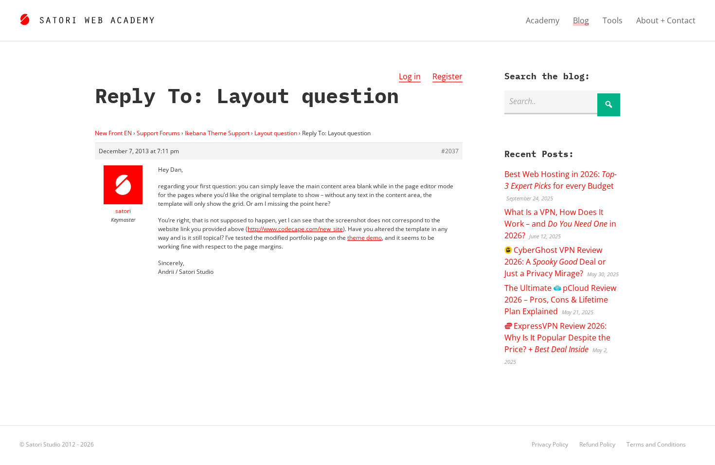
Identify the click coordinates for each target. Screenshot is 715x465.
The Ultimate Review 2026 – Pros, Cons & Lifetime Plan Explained (560, 300)
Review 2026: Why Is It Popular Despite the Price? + (557, 338)
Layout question (275, 133)
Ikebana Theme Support (217, 133)
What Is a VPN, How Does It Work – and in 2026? (560, 224)
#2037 (450, 151)
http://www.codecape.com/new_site (295, 229)
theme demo (364, 237)
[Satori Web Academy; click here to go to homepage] (86, 18)
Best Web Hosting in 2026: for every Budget (560, 180)
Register (447, 76)
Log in (410, 76)
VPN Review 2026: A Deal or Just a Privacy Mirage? (555, 262)
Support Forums (158, 133)
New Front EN (113, 133)
